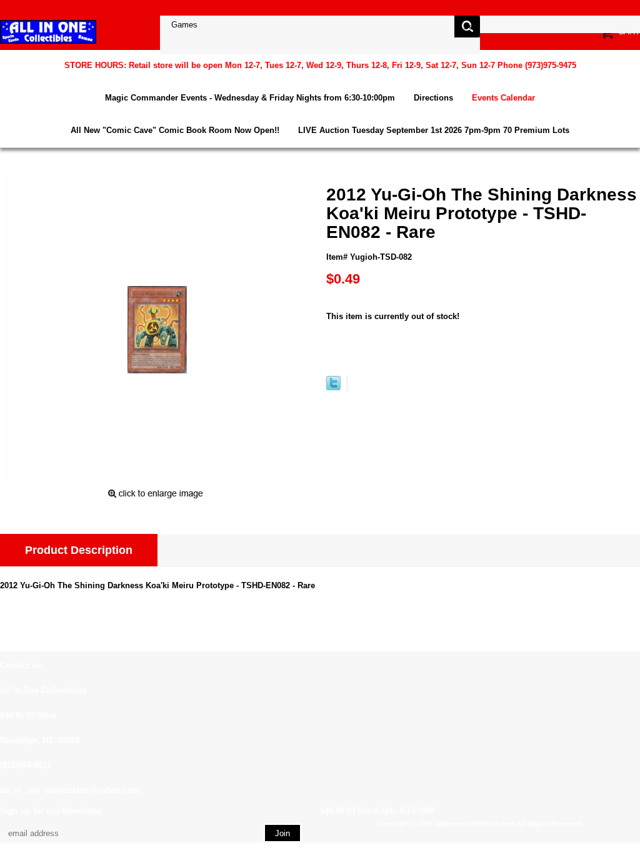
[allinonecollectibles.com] (48, 31)
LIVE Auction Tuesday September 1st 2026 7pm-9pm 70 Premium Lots (433, 130)
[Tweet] (333, 387)
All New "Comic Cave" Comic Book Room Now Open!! (175, 130)
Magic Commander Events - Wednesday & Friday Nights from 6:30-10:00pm (250, 97)
